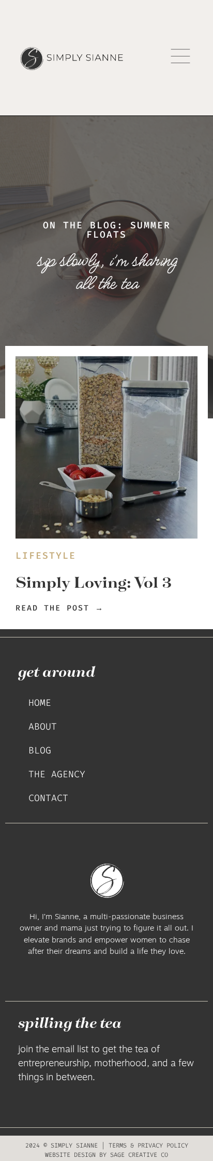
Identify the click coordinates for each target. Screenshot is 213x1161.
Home (39, 702)
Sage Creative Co (139, 1155)
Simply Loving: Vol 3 (94, 582)
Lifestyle (46, 555)
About (42, 726)
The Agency (56, 774)
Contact (48, 798)
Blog (39, 750)
